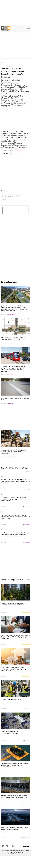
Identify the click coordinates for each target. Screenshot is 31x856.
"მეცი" (4, 199)
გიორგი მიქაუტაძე (7, 196)
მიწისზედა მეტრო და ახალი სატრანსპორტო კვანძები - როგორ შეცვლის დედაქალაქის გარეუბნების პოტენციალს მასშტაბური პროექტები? (13, 369)
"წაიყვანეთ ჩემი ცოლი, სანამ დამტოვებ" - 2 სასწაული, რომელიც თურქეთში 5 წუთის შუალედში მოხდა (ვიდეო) (15, 481)
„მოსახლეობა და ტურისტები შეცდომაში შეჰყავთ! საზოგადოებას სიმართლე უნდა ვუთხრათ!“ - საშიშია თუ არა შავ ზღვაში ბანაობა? (15, 534)
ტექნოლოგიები (26, 805)
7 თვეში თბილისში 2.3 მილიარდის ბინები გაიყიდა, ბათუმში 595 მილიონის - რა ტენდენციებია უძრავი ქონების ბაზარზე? (15, 637)
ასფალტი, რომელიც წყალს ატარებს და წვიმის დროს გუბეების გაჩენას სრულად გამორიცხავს (14, 796)
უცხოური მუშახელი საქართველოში (11, 699)
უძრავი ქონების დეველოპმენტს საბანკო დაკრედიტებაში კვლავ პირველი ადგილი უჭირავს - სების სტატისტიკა (15, 669)
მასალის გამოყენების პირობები (12, 150)
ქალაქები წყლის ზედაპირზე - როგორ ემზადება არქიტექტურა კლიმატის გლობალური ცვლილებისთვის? (14, 765)
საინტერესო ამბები (25, 837)
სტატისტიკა (27, 708)
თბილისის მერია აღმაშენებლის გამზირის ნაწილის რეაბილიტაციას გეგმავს (13, 338)
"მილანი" (18, 196)
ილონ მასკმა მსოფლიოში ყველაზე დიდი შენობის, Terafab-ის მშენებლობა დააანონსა (15, 828)
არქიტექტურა (26, 740)
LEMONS (22, 854)
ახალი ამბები (10, 314)
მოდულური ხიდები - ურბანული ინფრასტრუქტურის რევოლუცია (10, 732)
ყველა (28, 471)
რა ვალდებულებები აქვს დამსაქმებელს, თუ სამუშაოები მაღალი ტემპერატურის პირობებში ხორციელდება (14, 451)
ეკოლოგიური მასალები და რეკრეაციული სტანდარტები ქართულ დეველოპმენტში (12, 604)
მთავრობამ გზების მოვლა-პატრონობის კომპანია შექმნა (15, 399)
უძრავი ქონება (26, 612)
